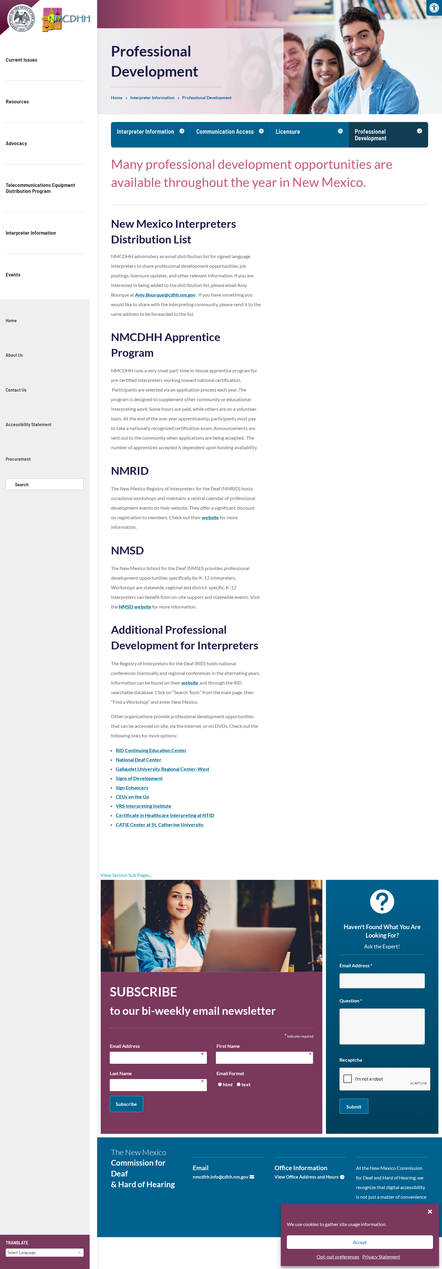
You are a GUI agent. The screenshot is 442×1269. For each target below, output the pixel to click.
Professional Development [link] (371, 135)
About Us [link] (14, 355)
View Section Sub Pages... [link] (126, 875)
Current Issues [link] (21, 59)
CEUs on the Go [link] (132, 796)
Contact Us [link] (16, 389)
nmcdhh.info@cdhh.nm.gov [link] (220, 1176)
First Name (262, 1047)
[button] (430, 1212)
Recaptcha (350, 1060)
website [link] (210, 517)
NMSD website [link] (135, 606)
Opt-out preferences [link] (338, 1256)
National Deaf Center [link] (138, 759)
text (245, 1084)
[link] (434, 8)
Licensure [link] (288, 131)
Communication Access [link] (225, 131)
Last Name (157, 1074)
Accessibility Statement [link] (28, 424)
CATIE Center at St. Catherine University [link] (160, 824)
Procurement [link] (18, 459)
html (227, 1084)
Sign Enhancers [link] (132, 787)
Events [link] (13, 274)
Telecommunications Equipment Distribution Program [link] (40, 188)
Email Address (157, 1047)
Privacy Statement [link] (381, 1256)
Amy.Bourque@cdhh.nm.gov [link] (165, 294)
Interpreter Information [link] (31, 232)
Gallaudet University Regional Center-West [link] (162, 769)
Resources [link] (17, 101)
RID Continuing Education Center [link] (151, 750)
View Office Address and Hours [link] (307, 1176)
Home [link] (11, 320)
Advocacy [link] (16, 143)
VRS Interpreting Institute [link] (143, 806)
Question (350, 1000)
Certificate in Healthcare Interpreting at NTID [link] (165, 815)
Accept (360, 1242)
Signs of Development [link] (139, 778)
